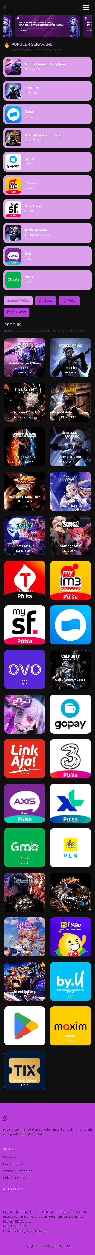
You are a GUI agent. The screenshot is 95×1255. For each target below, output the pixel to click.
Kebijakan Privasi (16, 1177)
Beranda (9, 1157)
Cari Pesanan (13, 1164)
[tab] (18, 300)
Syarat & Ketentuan (18, 1171)
